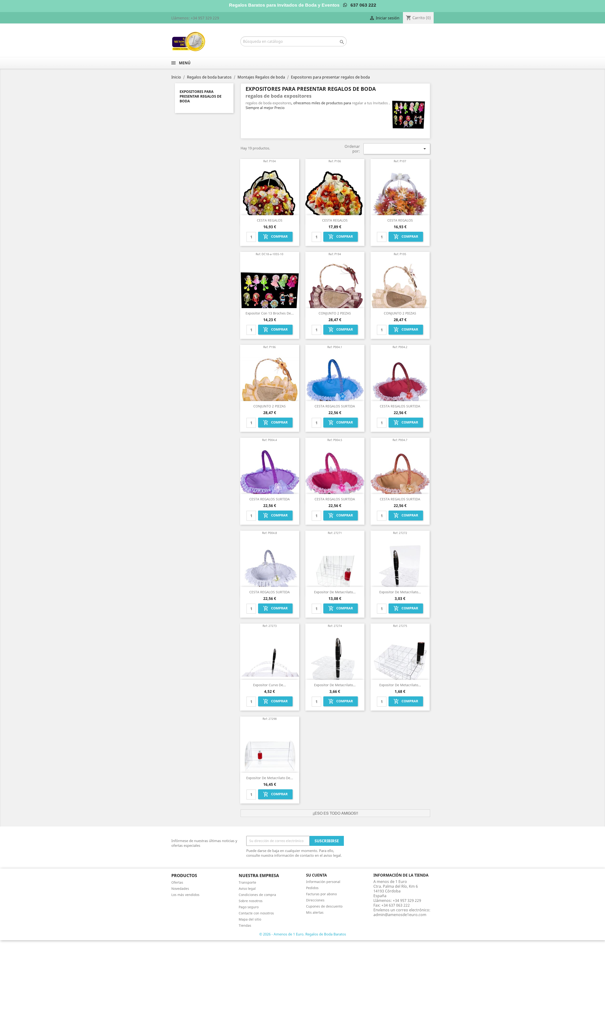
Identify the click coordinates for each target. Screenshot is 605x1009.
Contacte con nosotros (256, 913)
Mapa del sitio (250, 919)
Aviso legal (247, 888)
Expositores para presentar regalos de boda (200, 96)
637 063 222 (361, 5)
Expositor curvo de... (269, 685)
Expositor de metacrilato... (335, 592)
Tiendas (245, 925)
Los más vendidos (185, 894)
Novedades (180, 888)
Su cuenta (316, 875)
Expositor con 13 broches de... (270, 313)
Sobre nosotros (251, 901)
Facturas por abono (321, 894)
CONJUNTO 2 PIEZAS (335, 313)
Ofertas (177, 882)
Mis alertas (315, 912)
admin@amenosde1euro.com (399, 914)
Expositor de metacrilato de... (269, 778)
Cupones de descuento (324, 906)
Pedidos (312, 888)
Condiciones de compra (257, 894)
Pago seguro (249, 907)
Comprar (275, 237)
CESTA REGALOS (269, 220)
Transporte (247, 882)
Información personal (323, 881)
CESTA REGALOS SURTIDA (335, 406)
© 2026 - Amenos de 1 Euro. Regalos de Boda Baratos (302, 934)
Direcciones (315, 900)
